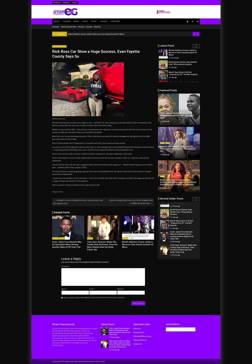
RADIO (94, 21)
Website (120, 289)
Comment (65, 266)
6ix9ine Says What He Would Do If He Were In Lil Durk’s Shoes (183, 72)
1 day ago (173, 56)
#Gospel (89, 27)
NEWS (85, 21)
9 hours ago (176, 242)
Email (92, 289)
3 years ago (166, 121)
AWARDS (103, 21)
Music (162, 143)
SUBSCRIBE (115, 21)
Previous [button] (194, 34)
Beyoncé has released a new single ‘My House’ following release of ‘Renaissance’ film (178, 148)
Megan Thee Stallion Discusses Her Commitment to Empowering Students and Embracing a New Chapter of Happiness (178, 182)
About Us (137, 329)
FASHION (66, 21)
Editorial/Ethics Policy (142, 336)
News (61, 192)
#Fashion (81, 27)
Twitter (74, 2)
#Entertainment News (68, 27)
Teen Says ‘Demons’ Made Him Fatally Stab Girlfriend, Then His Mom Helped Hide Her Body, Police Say (102, 246)
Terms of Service (139, 340)
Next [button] (197, 34)
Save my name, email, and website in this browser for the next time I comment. (94, 297)
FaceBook (56, 2)
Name (64, 289)
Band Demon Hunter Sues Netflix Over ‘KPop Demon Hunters (92, 34)
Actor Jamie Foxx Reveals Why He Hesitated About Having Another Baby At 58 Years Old (67, 244)
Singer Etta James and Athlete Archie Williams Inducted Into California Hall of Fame (177, 115)
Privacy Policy (138, 332)
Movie (55, 238)
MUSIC (76, 21)
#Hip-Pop (97, 27)
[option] (133, 34)
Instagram (66, 2)
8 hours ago (176, 228)
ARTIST (57, 21)
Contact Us (137, 344)
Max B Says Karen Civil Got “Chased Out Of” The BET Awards (183, 62)
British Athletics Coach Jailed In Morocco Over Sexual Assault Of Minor (137, 244)
